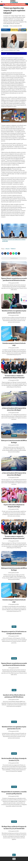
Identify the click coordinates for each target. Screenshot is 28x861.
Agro (14, 499)
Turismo (14, 626)
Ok (14, 859)
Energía (14, 690)
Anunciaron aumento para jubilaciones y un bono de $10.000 (13, 240)
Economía (5, 26)
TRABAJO (13, 248)
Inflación (7, 248)
